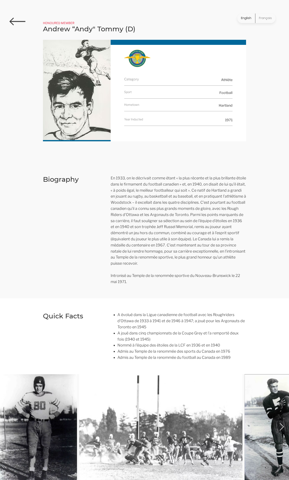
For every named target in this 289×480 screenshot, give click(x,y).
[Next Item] (281, 427)
